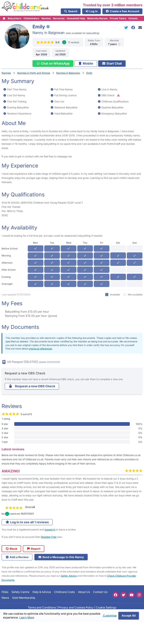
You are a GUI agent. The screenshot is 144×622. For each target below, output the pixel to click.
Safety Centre (20, 592)
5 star (5, 423)
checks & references (40, 348)
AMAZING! (11, 471)
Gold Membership (23, 597)
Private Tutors (118, 18)
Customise (110, 615)
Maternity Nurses (97, 18)
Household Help (76, 18)
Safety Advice (69, 575)
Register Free (48, 536)
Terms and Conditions (42, 607)
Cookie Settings (106, 607)
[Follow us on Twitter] (123, 595)
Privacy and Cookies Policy (76, 607)
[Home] (4, 18)
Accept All (129, 615)
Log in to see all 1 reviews (29, 522)
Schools (133, 18)
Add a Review (19, 557)
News (5, 597)
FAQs (5, 592)
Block (13, 548)
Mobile (87, 63)
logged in (50, 529)
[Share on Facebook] (134, 27)
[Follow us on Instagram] (139, 595)
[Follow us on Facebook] (115, 595)
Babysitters (14, 18)
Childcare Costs (64, 592)
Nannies (46, 18)
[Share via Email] (140, 27)
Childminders (31, 18)
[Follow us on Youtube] (131, 595)
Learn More (26, 617)
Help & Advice (41, 592)
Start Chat (114, 63)
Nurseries (59, 18)
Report (35, 548)
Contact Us (100, 592)
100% (139, 423)
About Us (84, 592)
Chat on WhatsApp (55, 63)
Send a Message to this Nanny (63, 557)
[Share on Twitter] (127, 27)
